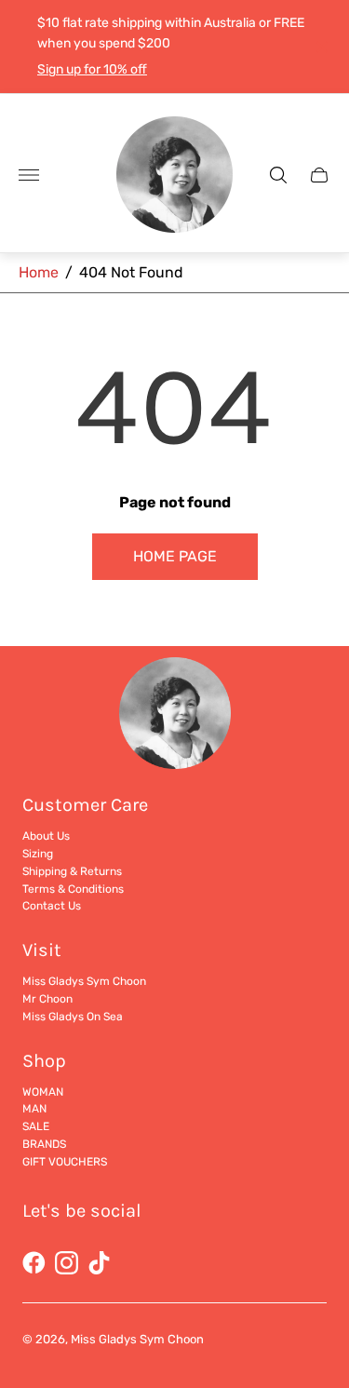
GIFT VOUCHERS (64, 1161)
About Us (46, 835)
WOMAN (42, 1091)
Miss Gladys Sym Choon (84, 981)
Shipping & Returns (72, 871)
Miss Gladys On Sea (72, 1016)
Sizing (37, 853)
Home (39, 272)
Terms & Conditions (73, 889)
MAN (34, 1108)
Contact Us (51, 905)
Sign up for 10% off (92, 69)
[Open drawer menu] (28, 175)
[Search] (278, 175)
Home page (175, 556)
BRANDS (44, 1144)
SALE (35, 1126)
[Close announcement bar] (320, 47)
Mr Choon (47, 998)
